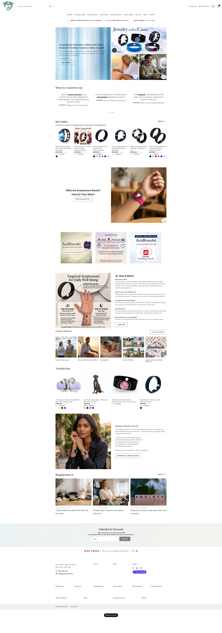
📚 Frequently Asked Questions (127, 455)
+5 (150, 159)
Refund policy (59, 586)
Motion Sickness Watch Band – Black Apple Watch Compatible (64, 148)
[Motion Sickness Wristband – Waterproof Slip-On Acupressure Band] (157, 135)
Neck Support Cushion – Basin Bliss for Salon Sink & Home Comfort (68, 400)
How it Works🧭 (66, 62)
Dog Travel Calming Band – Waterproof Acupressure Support (96, 400)
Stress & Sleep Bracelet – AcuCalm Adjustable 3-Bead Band (120, 148)
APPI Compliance (137, 586)
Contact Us (78, 586)
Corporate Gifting (79, 14)
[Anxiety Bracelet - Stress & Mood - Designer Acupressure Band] (83, 135)
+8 (94, 159)
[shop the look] (114, 50)
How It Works (104, 14)
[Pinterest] (141, 568)
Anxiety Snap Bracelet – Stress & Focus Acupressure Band (100, 148)
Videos (145, 14)
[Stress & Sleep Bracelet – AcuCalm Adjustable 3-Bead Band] (120, 135)
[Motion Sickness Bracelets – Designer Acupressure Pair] (139, 135)
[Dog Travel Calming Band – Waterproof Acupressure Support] (97, 384)
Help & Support (128, 14)
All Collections (157, 332)
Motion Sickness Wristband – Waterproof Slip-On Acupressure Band (157, 148)
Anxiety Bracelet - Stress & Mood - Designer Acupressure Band (82, 148)
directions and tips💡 (83, 199)
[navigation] (108, 112)
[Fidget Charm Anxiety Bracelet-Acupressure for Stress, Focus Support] (125, 384)
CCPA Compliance (156, 586)
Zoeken (50, 6)
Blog (85, 598)
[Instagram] (137, 568)
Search (96, 564)
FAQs (114, 564)
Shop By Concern (92, 14)
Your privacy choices (119, 598)
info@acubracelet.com (65, 574)
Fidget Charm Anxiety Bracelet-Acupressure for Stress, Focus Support (124, 400)
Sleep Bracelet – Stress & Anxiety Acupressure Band (150, 400)
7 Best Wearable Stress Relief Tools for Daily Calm (74, 497)
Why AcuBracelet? (116, 14)
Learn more (121, 324)
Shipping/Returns (99, 586)
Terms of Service (117, 586)
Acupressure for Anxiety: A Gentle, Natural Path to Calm (148, 497)
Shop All (69, 14)
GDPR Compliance (61, 598)
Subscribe (124, 539)
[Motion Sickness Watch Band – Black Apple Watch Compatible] (64, 135)
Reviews (152, 14)
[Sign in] (213, 6)
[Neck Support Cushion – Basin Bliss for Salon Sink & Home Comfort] (69, 384)
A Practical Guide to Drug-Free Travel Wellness (111, 497)
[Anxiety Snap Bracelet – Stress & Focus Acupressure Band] (101, 135)
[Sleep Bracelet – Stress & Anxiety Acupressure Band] (153, 384)
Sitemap (143, 598)
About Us (138, 14)
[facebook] (133, 568)
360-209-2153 (63, 571)
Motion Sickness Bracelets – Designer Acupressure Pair (138, 148)
